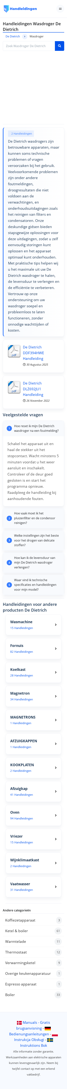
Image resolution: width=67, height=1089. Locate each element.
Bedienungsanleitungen (29, 1033)
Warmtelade (32, 941)
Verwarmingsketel (32, 962)
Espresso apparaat (32, 984)
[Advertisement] (33, 87)
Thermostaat (32, 952)
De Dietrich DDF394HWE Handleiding (33, 352)
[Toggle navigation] (60, 9)
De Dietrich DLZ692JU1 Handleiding (33, 389)
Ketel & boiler (32, 930)
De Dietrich (13, 36)
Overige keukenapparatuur (32, 973)
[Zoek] (59, 46)
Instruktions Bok (33, 1045)
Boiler (32, 994)
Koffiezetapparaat (32, 920)
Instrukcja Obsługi (29, 1039)
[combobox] (29, 46)
